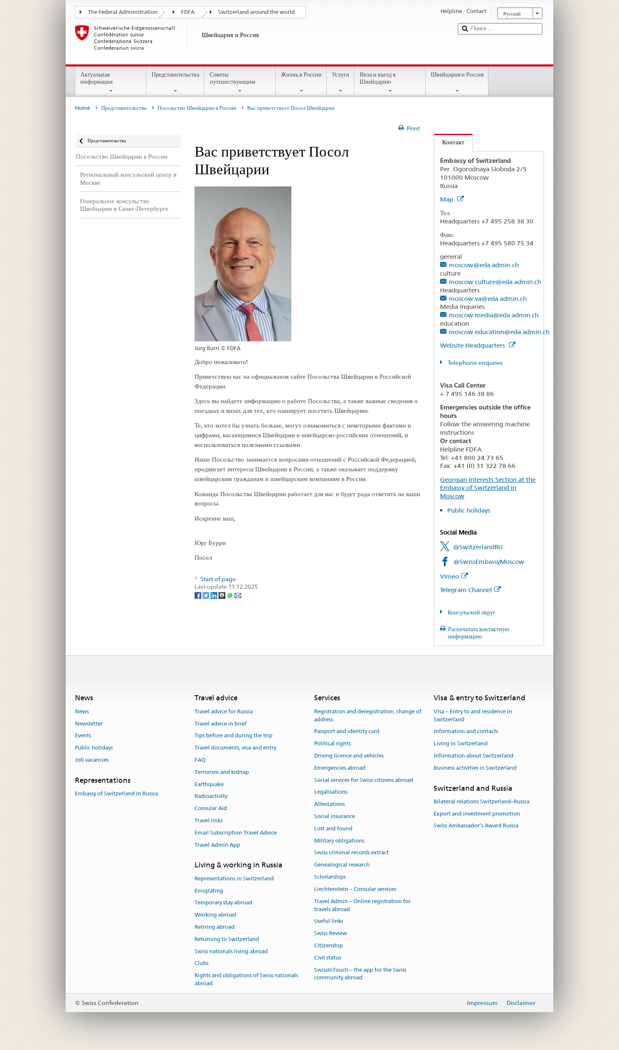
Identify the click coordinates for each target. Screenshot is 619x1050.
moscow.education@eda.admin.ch (499, 332)
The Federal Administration (122, 12)
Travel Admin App (217, 845)
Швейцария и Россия (457, 74)
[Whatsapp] (231, 595)
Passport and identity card (346, 731)
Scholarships (330, 877)
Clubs (201, 963)
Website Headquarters (473, 345)
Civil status (327, 957)
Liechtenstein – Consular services (355, 889)
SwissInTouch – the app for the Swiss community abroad (360, 974)
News (82, 711)
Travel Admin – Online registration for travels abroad (362, 905)
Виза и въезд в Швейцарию (378, 78)
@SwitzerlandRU (478, 547)
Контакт (449, 142)
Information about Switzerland (473, 755)
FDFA (188, 12)
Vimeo (449, 576)
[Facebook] (199, 595)
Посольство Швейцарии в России (196, 108)
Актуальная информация (96, 78)
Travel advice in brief (221, 723)
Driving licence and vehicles (349, 755)
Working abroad (215, 915)
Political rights (332, 743)
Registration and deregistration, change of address (368, 715)
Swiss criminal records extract (351, 853)
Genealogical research (342, 865)
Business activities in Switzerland (475, 768)
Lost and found (333, 828)
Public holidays (468, 510)
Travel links (209, 820)
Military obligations (339, 840)
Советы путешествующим (232, 78)
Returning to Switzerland (227, 939)
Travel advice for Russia (224, 711)
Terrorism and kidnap (222, 772)
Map (447, 199)
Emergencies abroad (340, 768)
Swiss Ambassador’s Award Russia (476, 826)
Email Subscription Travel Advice (236, 832)
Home (82, 108)
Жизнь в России (301, 74)
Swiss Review (330, 933)
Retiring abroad (215, 927)
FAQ (200, 760)
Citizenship (328, 945)
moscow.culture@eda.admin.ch (495, 282)
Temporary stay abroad (223, 903)
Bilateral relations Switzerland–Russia (481, 801)
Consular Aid (211, 808)
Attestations (329, 804)
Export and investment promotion (477, 814)
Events (83, 736)
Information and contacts (466, 731)
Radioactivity (211, 796)
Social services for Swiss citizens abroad (363, 780)
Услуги (341, 74)
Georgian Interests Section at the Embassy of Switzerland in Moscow (488, 488)
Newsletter (89, 723)
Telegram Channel (466, 590)
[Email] (238, 595)
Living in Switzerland (461, 743)
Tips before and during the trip (233, 736)
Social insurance (334, 816)
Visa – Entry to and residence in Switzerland (473, 715)
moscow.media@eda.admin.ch (494, 315)
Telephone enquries (474, 362)
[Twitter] (207, 595)
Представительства (175, 74)
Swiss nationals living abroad (231, 951)
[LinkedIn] (215, 595)
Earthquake (209, 784)
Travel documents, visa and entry (235, 747)
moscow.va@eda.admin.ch (488, 299)
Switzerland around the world (256, 12)
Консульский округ (471, 612)
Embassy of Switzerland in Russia (116, 793)
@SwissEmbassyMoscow (489, 562)
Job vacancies (92, 760)
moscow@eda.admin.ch (484, 265)
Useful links (328, 921)
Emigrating (209, 891)
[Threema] (223, 595)
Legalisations (330, 792)
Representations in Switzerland (234, 878)
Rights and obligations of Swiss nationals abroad (246, 979)
